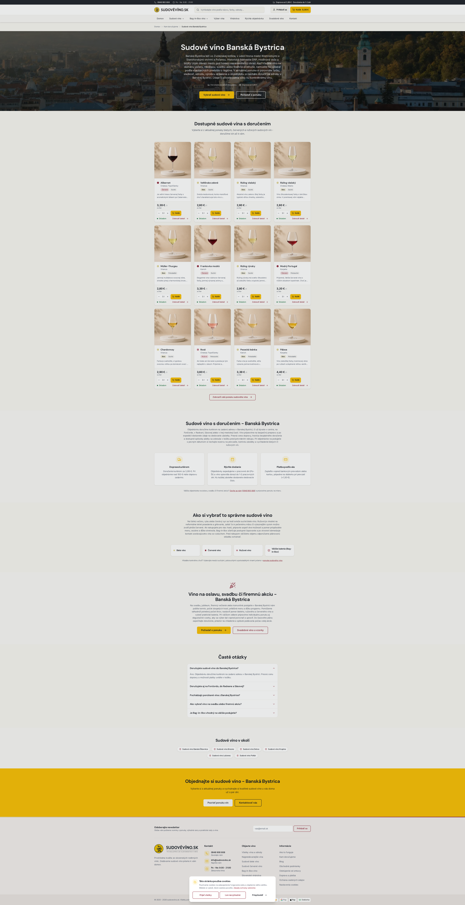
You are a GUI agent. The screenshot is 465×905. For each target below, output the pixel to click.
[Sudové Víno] (171, 9)
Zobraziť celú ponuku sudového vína (230, 397)
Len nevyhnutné (232, 895)
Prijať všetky (206, 895)
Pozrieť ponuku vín (218, 802)
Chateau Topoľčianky (169, 186)
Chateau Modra (286, 186)
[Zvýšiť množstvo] (168, 213)
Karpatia (283, 269)
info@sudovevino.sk (221, 860)
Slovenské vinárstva (251, 875)
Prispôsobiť (257, 895)
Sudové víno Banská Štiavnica (195, 749)
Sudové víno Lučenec (221, 755)
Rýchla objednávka (254, 18)
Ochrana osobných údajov (292, 880)
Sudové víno (175, 18)
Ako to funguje (286, 852)
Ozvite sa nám (236, 491)
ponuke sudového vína (272, 560)
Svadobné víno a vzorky (250, 630)
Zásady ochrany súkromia (244, 888)
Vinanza (203, 186)
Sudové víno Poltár (248, 755)
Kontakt (293, 18)
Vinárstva (234, 18)
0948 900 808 (249, 491)
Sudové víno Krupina (277, 749)
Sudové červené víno (252, 866)
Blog (281, 861)
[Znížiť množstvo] (159, 213)
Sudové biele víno (250, 861)
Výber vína (219, 18)
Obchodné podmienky (289, 866)
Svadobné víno (276, 18)
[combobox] (229, 10)
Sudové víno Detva (251, 749)
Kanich (203, 269)
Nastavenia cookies (288, 885)
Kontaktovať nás (248, 802)
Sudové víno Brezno (225, 749)
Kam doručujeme (171, 27)
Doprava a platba (287, 875)
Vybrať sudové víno (214, 94)
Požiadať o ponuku (250, 94)
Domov (160, 18)
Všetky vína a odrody (252, 852)
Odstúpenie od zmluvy (290, 871)
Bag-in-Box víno (197, 18)
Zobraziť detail (178, 218)
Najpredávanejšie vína (252, 857)
